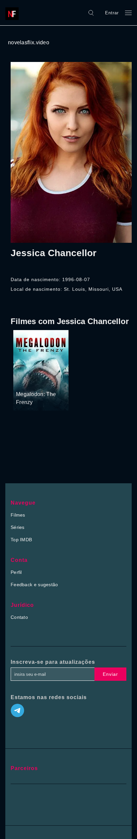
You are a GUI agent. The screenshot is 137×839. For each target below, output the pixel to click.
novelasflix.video (28, 42)
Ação (43, 381)
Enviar (110, 674)
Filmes (18, 515)
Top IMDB (21, 539)
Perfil (16, 572)
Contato (19, 617)
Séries (18, 527)
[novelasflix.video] (13, 12)
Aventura (25, 381)
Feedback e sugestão (34, 584)
